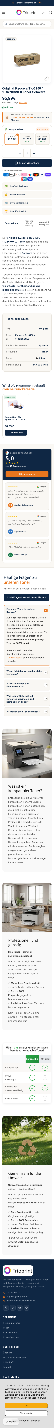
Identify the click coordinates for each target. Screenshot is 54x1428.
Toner (6, 1328)
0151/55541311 (14, 1292)
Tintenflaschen (11, 1337)
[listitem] (15, 416)
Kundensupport (14, 657)
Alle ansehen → (27, 474)
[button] (3, 12)
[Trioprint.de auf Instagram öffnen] (6, 1308)
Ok (26, 1405)
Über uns (7, 1352)
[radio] (11, 139)
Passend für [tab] (29, 223)
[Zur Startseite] (27, 1270)
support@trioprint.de (17, 1296)
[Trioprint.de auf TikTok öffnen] (13, 1308)
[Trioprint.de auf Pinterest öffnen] (26, 1308)
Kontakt (7, 1367)
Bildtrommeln (10, 1332)
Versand (23, 102)
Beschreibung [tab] (12, 223)
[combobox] (28, 23)
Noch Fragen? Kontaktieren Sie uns (26, 597)
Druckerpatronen (12, 1323)
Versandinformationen (14, 1357)
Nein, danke (26, 1413)
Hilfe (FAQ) (8, 1362)
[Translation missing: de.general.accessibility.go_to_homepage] (27, 12)
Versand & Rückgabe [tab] (44, 223)
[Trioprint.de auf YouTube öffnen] (19, 1308)
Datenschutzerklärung (33, 1397)
